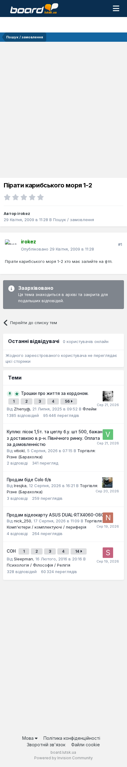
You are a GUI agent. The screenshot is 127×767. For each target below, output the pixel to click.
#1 (120, 244)
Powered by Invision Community (63, 758)
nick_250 (22, 520)
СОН (12, 551)
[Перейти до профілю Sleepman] (108, 552)
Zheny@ (22, 408)
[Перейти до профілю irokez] (11, 245)
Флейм (89, 408)
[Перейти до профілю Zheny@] (108, 396)
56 (68, 401)
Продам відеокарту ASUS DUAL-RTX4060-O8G (55, 514)
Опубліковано (57, 248)
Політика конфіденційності (71, 738)
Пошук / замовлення (73, 219)
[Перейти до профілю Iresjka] (107, 482)
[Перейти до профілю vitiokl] (108, 434)
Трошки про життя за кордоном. (54, 393)
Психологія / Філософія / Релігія (38, 565)
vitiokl (19, 450)
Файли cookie (85, 744)
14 (77, 551)
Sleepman (23, 558)
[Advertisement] (63, 108)
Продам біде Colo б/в (29, 479)
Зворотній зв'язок (46, 744)
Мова (28, 738)
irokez (23, 213)
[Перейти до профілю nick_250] (108, 517)
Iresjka (20, 485)
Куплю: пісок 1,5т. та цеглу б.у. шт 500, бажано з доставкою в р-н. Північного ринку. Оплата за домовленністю (56, 438)
